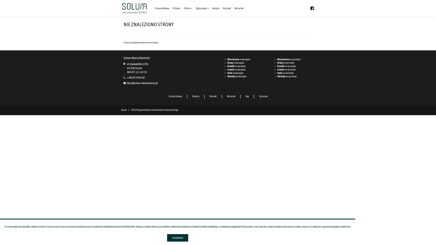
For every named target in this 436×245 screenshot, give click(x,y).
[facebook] (312, 8)
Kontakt (227, 8)
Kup (247, 96)
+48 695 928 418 (136, 77)
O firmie (176, 8)
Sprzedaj (263, 96)
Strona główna (162, 8)
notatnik (239, 8)
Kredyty (216, 8)
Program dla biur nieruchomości (150, 110)
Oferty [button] (187, 8)
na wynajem (238, 59)
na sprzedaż (288, 59)
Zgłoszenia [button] (201, 8)
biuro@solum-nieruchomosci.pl (142, 83)
